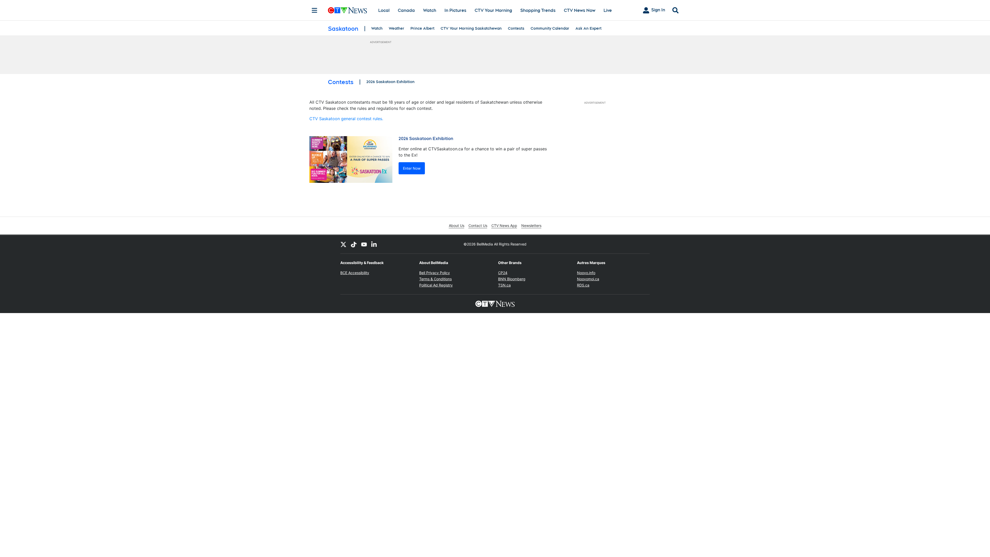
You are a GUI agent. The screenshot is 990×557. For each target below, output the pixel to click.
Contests (516, 28)
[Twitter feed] (343, 244)
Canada (406, 10)
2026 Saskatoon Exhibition (390, 82)
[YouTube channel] (364, 244)
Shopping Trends (538, 10)
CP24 (502, 273)
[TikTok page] (354, 244)
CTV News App (504, 225)
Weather (396, 28)
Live (608, 10)
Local (384, 10)
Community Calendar (550, 28)
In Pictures (455, 10)
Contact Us (477, 225)
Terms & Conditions (435, 279)
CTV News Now (579, 10)
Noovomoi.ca (588, 279)
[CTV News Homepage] (347, 10)
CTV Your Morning (493, 10)
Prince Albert (422, 28)
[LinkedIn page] (374, 244)
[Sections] (314, 10)
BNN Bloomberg (511, 279)
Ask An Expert (588, 28)
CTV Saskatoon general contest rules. (346, 118)
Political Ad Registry (436, 285)
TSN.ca (504, 285)
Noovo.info (586, 273)
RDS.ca (583, 285)
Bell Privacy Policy (434, 273)
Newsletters (531, 225)
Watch (429, 10)
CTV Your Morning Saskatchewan (471, 28)
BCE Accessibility (354, 273)
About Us (456, 225)
